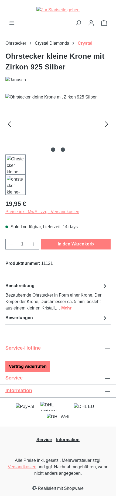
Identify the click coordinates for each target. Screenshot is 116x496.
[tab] (56, 297)
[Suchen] (78, 22)
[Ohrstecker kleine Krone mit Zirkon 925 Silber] (58, 124)
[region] (58, 144)
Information (18, 390)
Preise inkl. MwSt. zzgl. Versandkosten (42, 211)
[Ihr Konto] (91, 22)
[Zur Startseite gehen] (58, 9)
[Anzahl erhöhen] (33, 244)
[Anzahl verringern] (11, 244)
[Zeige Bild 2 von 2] (63, 149)
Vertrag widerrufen (28, 366)
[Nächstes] (107, 124)
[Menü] (11, 22)
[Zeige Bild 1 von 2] (53, 149)
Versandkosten (22, 467)
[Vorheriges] (9, 124)
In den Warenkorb (76, 244)
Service (14, 378)
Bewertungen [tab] (19, 317)
